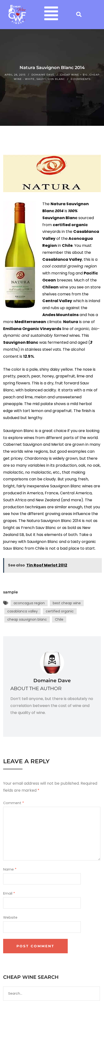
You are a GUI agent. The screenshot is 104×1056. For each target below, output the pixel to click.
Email (9, 893)
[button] (51, 14)
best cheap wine (67, 603)
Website (10, 917)
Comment (13, 803)
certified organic (60, 611)
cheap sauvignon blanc (27, 619)
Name (9, 869)
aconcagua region (29, 603)
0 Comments (80, 79)
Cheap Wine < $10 (74, 74)
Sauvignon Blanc (51, 79)
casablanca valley (22, 611)
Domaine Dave (42, 74)
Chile (59, 619)
